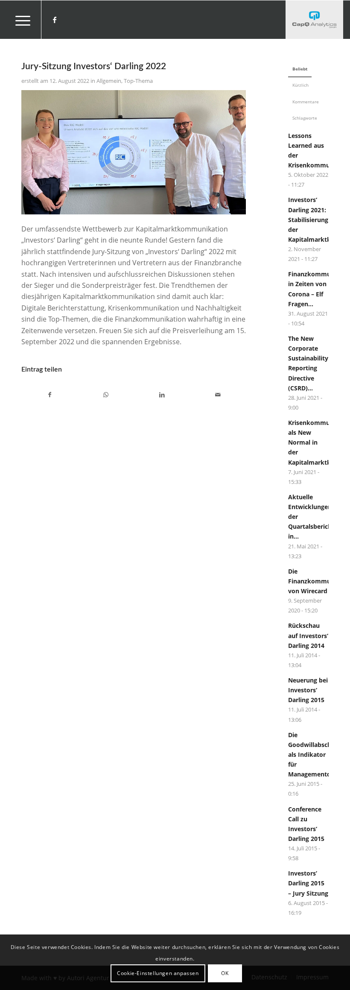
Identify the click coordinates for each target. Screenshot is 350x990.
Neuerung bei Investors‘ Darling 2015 (308, 690)
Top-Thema (138, 81)
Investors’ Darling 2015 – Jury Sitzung (308, 883)
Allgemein (108, 81)
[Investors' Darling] (314, 19)
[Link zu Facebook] (54, 19)
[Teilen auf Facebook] (50, 395)
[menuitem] (18, 19)
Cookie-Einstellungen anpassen (157, 973)
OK (224, 973)
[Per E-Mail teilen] (217, 395)
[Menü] (18, 19)
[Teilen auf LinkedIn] (162, 395)
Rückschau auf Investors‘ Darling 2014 (308, 635)
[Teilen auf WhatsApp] (106, 395)
